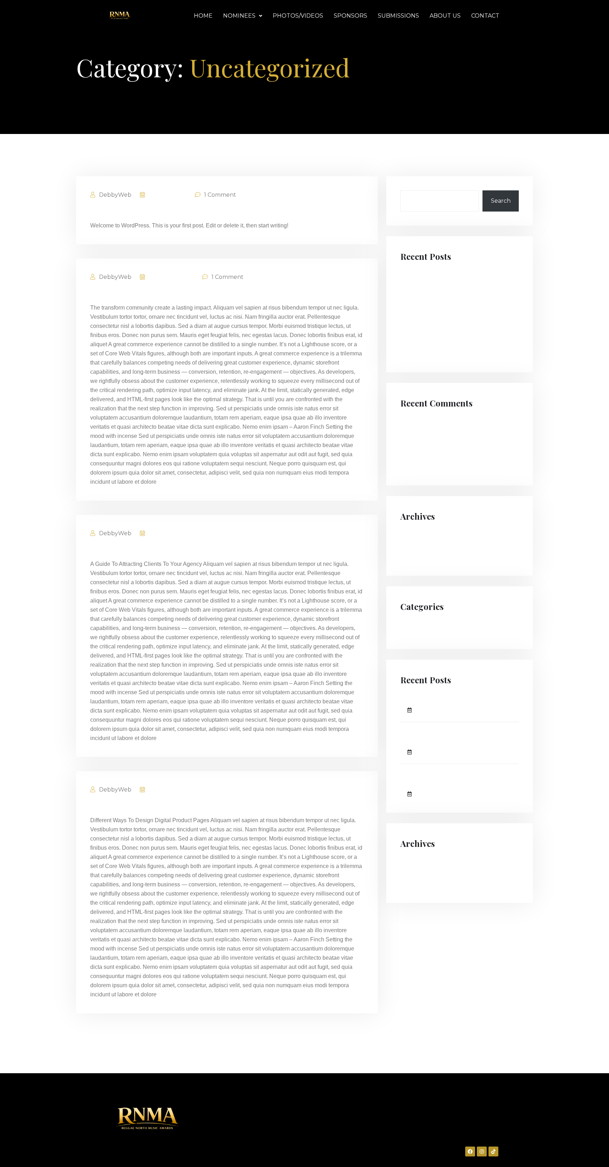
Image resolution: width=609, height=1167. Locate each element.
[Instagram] (482, 1151)
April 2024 (414, 537)
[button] (242, 16)
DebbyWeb (114, 194)
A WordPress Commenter (436, 460)
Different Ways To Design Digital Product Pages (186, 806)
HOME (203, 15)
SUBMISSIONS (398, 15)
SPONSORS (350, 15)
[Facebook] (470, 1151)
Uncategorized (421, 627)
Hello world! (115, 211)
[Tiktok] (493, 1151)
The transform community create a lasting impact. (193, 293)
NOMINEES (239, 15)
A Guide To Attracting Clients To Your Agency (182, 549)
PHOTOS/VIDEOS (298, 15)
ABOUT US (445, 15)
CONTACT (485, 15)
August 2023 (418, 551)
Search (501, 200)
